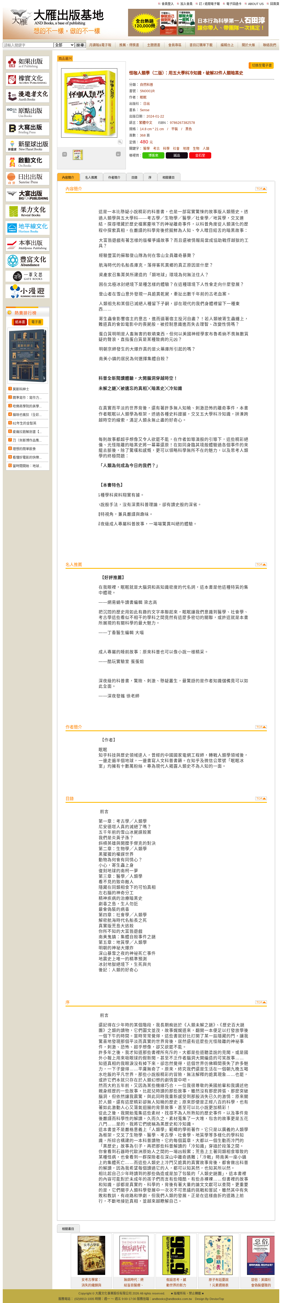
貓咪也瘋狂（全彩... (27, 415)
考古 (156, 149)
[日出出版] (28, 184)
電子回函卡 (234, 4)
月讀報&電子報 (100, 45)
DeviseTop (217, 1299)
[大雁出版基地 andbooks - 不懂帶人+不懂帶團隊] (198, 35)
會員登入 (168, 4)
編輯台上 (227, 45)
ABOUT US (256, 4)
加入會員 (186, 4)
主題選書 (153, 45)
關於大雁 (248, 45)
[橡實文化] (28, 85)
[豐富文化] (28, 267)
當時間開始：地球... (27, 466)
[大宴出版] (28, 201)
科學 (166, 149)
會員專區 (174, 45)
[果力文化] (28, 217)
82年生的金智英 (24, 423)
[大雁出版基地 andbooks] (65, 35)
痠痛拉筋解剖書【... (27, 432)
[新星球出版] (28, 151)
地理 (186, 149)
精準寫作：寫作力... (27, 398)
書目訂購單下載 (201, 45)
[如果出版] (28, 68)
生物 (196, 149)
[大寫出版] (28, 135)
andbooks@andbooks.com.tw (172, 1299)
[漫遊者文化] (28, 102)
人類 (206, 149)
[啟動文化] (28, 168)
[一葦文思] (28, 280)
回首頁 (274, 4)
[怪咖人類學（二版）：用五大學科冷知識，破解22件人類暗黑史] (120, 143)
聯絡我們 (269, 45)
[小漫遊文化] (28, 297)
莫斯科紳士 (21, 389)
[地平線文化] (28, 234)
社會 (176, 149)
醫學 (146, 149)
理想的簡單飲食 (24, 449)
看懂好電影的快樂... (27, 457)
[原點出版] (28, 118)
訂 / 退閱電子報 (209, 4)
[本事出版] (28, 250)
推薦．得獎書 (129, 45)
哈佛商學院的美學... (27, 406)
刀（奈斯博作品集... (27, 440)
